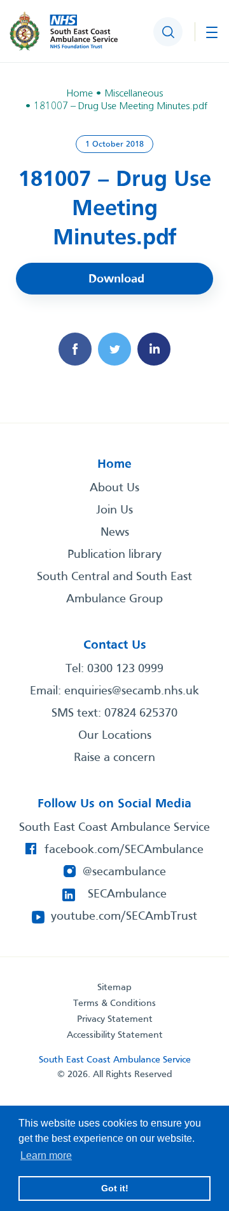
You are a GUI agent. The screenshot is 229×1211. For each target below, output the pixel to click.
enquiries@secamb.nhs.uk (131, 691)
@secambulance (124, 872)
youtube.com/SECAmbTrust (124, 916)
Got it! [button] (114, 1188)
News (115, 532)
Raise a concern (114, 758)
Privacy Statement (115, 1019)
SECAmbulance (127, 894)
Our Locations (114, 735)
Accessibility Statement (115, 1035)
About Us (114, 488)
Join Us (114, 510)
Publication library (114, 554)
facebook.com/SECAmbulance (124, 850)
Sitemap (114, 987)
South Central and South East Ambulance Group (114, 588)
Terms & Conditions (114, 1003)
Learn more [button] (46, 1155)
